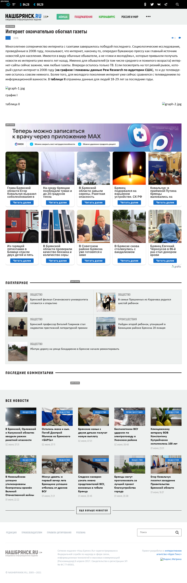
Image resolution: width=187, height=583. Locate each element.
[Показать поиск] (177, 4)
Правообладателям (32, 532)
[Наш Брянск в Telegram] (165, 4)
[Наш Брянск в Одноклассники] (145, 4)
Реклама (80, 532)
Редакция (11, 532)
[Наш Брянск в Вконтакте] (159, 4)
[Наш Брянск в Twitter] (152, 4)
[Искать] (177, 532)
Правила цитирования (59, 532)
